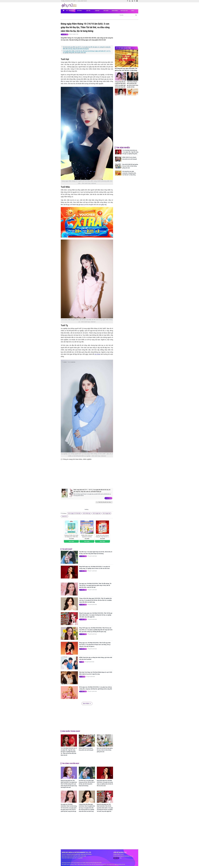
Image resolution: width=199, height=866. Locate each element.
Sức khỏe (106, 10)
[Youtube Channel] (133, 1)
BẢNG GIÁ (116, 858)
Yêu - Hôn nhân (70, 10)
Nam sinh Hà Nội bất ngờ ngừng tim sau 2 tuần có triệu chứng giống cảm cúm (104, 750)
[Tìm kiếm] (136, 15)
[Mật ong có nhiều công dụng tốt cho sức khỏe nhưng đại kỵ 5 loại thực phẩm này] (132, 93)
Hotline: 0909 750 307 (82, 1)
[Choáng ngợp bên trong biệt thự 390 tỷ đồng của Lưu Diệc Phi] (120, 93)
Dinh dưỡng (115, 10)
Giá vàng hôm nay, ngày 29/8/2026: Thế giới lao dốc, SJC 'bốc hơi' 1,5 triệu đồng (126, 69)
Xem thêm (108, 498)
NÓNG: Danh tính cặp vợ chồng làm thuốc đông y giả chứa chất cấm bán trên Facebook (95, 658)
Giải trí (88, 10)
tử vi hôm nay (87, 513)
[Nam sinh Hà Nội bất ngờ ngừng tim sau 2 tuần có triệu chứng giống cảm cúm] (105, 740)
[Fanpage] (127, 1)
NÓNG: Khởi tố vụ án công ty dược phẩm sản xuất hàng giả (86, 749)
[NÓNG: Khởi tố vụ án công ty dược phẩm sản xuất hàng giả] (87, 740)
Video (132, 10)
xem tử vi (65, 516)
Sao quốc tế (82, 676)
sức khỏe (97, 354)
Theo (103, 502)
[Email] (137, 1)
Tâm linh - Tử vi (64, 34)
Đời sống (79, 10)
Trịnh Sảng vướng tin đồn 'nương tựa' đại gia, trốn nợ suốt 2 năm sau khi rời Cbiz (132, 84)
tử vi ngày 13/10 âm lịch (75, 513)
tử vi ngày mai (97, 513)
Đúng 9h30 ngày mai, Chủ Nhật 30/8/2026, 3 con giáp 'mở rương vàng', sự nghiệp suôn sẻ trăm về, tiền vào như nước (94, 567)
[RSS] (135, 1)
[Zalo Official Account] (130, 0)
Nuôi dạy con (124, 10)
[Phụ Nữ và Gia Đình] (69, 5)
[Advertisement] (87, 474)
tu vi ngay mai (107, 513)
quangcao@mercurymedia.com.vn (124, 856)
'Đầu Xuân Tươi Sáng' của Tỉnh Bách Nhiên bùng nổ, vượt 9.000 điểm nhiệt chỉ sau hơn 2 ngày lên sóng (95, 673)
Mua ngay (71, 541)
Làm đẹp (97, 10)
